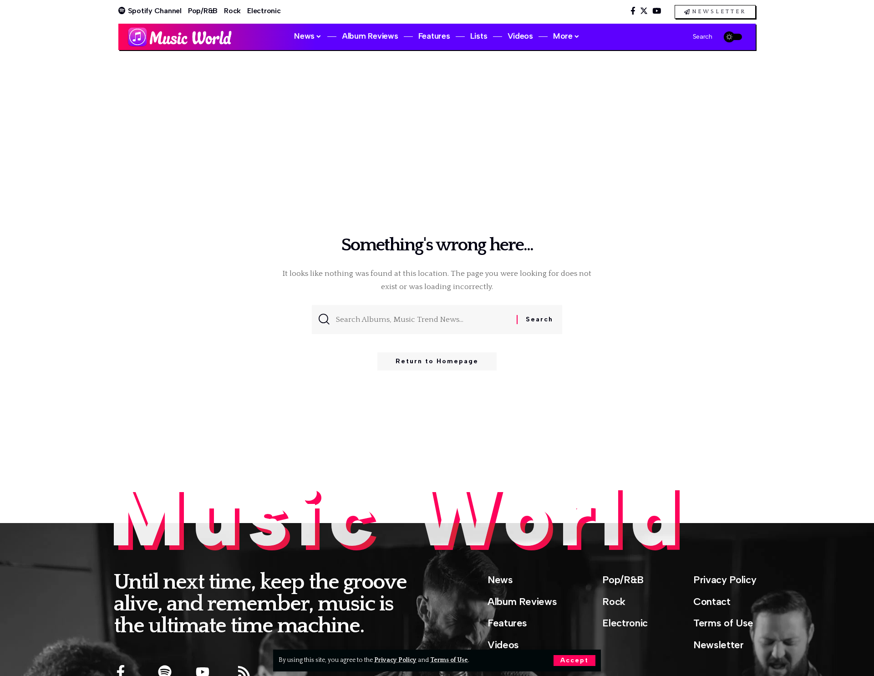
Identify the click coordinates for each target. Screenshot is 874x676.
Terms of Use (449, 660)
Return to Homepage (437, 361)
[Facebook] (633, 11)
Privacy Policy (395, 660)
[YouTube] (656, 11)
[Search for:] (423, 319)
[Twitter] (644, 11)
